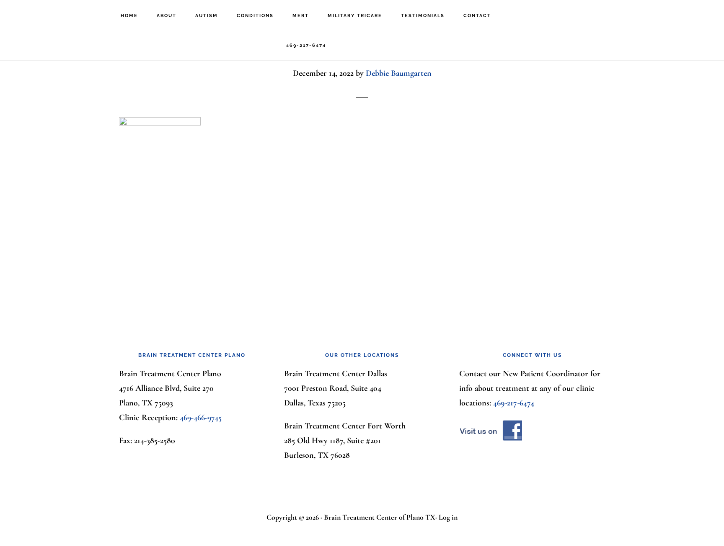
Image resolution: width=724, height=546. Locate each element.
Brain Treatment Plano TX (54, 14)
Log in (448, 517)
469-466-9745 (201, 418)
